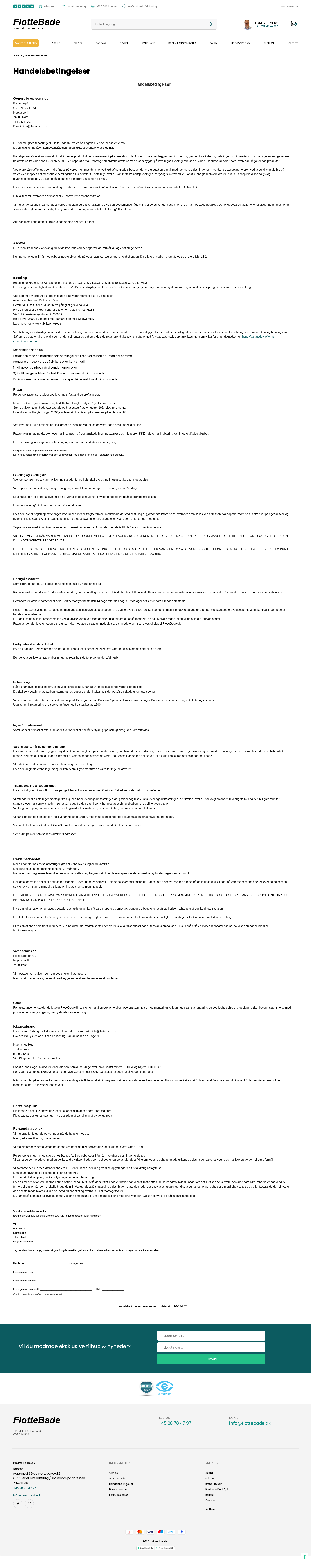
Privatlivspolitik (166, 1548)
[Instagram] (29, 1503)
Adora (209, 1473)
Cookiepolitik (146, 1548)
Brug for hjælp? (266, 24)
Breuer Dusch (213, 1484)
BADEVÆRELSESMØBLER (182, 43)
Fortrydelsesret (118, 1495)
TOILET (124, 43)
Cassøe (210, 1500)
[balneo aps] (39, 22)
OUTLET (293, 43)
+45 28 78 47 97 (24, 1488)
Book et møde (118, 1489)
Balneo (209, 1478)
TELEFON (163, 1418)
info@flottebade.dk (250, 1423)
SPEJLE (56, 43)
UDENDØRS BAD (240, 43)
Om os (113, 1473)
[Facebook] (17, 1503)
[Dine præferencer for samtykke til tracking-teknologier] (304, 1556)
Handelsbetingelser (121, 1484)
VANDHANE (148, 43)
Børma (209, 1495)
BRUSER (78, 43)
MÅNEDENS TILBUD (26, 43)
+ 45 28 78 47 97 (174, 1423)
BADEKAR (101, 43)
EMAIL (233, 1418)
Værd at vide (117, 1478)
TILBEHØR (269, 43)
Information (289, 6)
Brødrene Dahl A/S (216, 1489)
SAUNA (214, 43)
